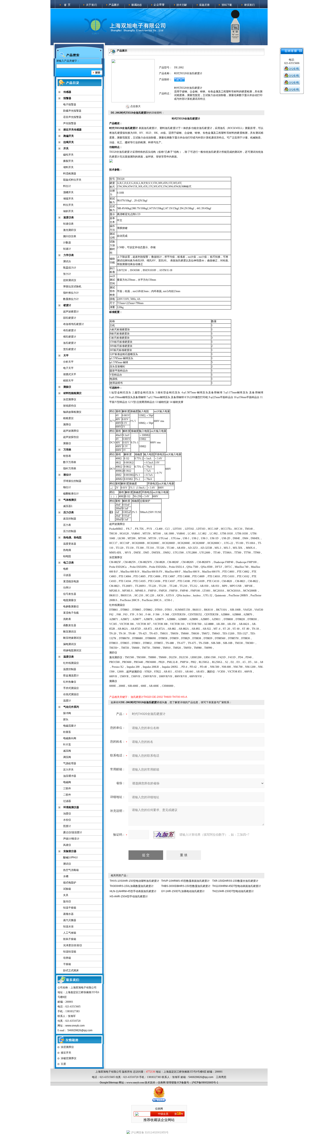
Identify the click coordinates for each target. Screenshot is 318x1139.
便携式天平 (69, 374)
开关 (66, 148)
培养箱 (67, 957)
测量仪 (67, 443)
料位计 (67, 186)
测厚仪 (67, 424)
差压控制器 (69, 518)
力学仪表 (68, 255)
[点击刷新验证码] (164, 834)
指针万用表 (69, 468)
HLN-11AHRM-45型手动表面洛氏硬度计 (133, 891)
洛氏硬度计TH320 (141, 696)
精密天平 (68, 380)
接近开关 (66, 1052)
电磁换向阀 (69, 738)
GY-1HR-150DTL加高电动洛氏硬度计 (183, 891)
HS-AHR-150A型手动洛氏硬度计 (129, 896)
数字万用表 (69, 462)
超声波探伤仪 (71, 437)
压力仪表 (68, 512)
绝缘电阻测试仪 (72, 650)
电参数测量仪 (71, 606)
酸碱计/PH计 (70, 857)
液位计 (67, 474)
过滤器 (67, 801)
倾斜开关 (68, 211)
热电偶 (67, 550)
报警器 (67, 98)
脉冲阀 (67, 713)
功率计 (67, 587)
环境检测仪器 (71, 807)
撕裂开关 (68, 160)
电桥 (65, 568)
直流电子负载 (71, 612)
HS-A (184, 696)
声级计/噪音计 (71, 838)
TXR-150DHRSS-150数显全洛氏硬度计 (235, 880)
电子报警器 (69, 104)
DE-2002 (157, 696)
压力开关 (68, 769)
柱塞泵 (67, 732)
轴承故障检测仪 (72, 411)
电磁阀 (67, 782)
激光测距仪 (69, 230)
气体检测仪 (69, 499)
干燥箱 (67, 964)
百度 (63, 1063)
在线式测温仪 (71, 694)
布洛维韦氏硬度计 (73, 324)
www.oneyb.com (75, 1025)
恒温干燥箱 (69, 907)
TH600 (168, 696)
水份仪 (67, 819)
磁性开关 (68, 154)
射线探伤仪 (69, 405)
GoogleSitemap (109, 1082)
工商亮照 (221, 1077)
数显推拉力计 (71, 299)
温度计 (67, 700)
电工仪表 (68, 562)
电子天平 (68, 368)
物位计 (67, 487)
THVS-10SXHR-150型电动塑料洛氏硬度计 (134, 880)
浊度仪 (67, 813)
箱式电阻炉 (69, 882)
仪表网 (161, 1082)
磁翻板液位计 (71, 493)
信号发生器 (69, 593)
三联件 (67, 788)
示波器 (67, 575)
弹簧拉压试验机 (72, 286)
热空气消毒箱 (71, 870)
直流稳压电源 (71, 581)
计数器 (67, 242)
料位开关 (68, 204)
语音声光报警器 (72, 117)
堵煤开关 (68, 198)
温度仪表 (68, 656)
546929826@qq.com (79, 1030)
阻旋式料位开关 (72, 179)
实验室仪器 (69, 851)
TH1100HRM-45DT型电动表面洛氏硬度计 (236, 886)
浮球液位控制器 (72, 481)
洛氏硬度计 (69, 342)
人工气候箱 (69, 932)
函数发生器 (69, 625)
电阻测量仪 (69, 600)
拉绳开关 (68, 142)
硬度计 (67, 305)
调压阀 (67, 757)
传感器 (67, 91)
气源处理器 (69, 763)
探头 (65, 719)
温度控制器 (69, 669)
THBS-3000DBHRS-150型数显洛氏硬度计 (185, 886)
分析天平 (68, 361)
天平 (66, 355)
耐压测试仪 (69, 631)
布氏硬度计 (69, 330)
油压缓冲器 (69, 775)
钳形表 (67, 455)
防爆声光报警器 (72, 110)
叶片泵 (67, 744)
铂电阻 (67, 556)
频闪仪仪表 (69, 236)
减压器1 (67, 506)
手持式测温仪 (71, 688)
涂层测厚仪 (69, 399)
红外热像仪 (69, 681)
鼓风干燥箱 (69, 939)
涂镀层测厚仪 (68, 1058)
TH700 (176, 696)
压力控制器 (69, 531)
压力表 (67, 524)
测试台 (67, 261)
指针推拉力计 (71, 292)
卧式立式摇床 (71, 970)
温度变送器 (69, 543)
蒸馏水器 (68, 913)
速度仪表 (68, 217)
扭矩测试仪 (69, 280)
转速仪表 (68, 223)
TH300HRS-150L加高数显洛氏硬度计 (132, 886)
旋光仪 (67, 901)
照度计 (67, 826)
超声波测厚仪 (71, 430)
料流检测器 (69, 173)
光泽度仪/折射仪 (72, 945)
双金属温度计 (71, 675)
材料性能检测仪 (72, 393)
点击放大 (135, 106)
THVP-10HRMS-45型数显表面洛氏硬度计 (185, 880)
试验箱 (67, 888)
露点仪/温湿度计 (72, 832)
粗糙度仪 (68, 418)
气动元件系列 (71, 706)
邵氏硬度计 (69, 317)
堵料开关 (68, 167)
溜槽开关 (68, 192)
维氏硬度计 (69, 336)
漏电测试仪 (69, 644)
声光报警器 (69, 123)
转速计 (67, 248)
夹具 (65, 895)
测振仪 (67, 386)
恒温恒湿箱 (69, 951)
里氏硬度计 (69, 349)
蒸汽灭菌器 (69, 920)
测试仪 (67, 863)
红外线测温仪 (71, 662)
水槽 (65, 876)
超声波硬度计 (71, 311)
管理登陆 (171, 1082)
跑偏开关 (68, 135)
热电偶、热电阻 (72, 537)
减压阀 (67, 750)
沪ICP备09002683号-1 (205, 1082)
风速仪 (67, 844)
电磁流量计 (69, 725)
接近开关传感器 (72, 129)
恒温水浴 (68, 926)
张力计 (67, 273)
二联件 (67, 794)
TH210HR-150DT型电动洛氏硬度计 (233, 891)
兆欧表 (67, 619)
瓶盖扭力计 (69, 267)
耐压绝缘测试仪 (72, 637)
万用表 (67, 449)
